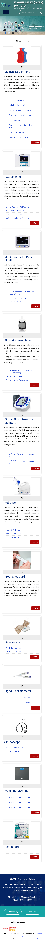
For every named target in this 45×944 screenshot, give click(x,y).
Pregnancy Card (14, 576)
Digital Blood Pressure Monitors (18, 421)
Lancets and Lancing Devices (21, 698)
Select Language (18, 922)
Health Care (12, 846)
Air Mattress (12, 642)
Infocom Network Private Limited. (31, 939)
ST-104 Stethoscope (14, 751)
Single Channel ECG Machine (17, 207)
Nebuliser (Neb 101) (17, 105)
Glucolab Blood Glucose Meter (18, 380)
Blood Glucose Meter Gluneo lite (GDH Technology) (19, 372)
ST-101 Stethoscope (14, 748)
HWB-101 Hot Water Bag (18, 137)
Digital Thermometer (17, 691)
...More (36, 143)
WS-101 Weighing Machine (19, 797)
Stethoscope (12, 742)
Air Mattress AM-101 (17, 100)
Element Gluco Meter (14, 376)
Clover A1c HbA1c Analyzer (20, 115)
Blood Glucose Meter (17, 340)
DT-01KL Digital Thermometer (21, 703)
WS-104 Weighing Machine (19, 807)
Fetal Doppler (14, 120)
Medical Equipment (17, 71)
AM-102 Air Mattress (14, 652)
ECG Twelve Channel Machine (18, 210)
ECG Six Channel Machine (16, 214)
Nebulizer (10, 502)
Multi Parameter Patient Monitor (19, 259)
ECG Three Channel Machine (17, 218)
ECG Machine (13, 177)
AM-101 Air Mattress (14, 648)
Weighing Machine (16, 790)
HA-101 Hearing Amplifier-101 (20, 110)
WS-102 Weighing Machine (19, 802)
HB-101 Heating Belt (17, 132)
